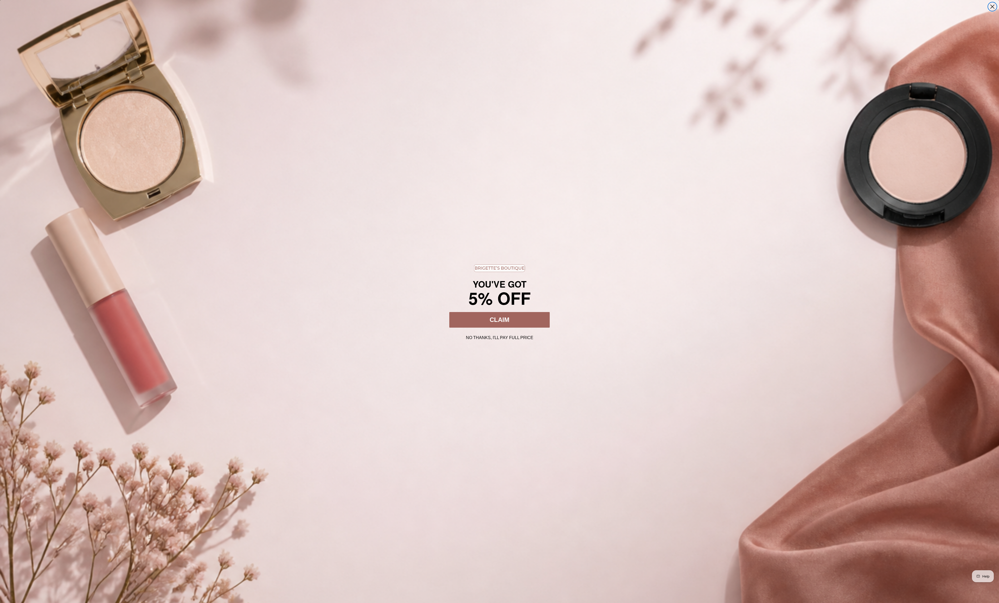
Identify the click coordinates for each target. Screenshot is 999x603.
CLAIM (499, 319)
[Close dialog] (992, 6)
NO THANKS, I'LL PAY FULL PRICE (499, 337)
